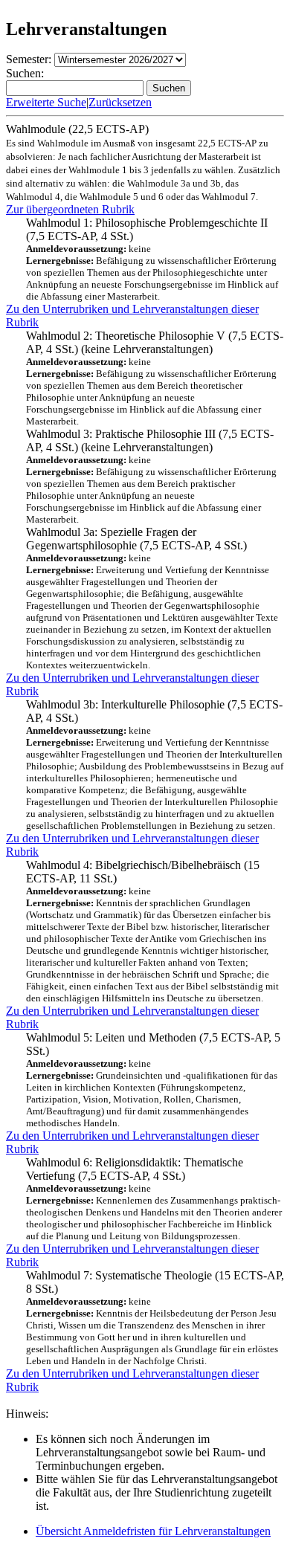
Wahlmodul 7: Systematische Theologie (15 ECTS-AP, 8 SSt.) (155, 1317)
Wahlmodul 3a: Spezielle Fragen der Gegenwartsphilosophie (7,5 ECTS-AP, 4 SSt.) (152, 598)
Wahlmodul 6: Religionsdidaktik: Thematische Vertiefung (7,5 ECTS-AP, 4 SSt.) (154, 1198)
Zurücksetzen (120, 102)
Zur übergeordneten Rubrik (70, 209)
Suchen (168, 88)
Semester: (28, 59)
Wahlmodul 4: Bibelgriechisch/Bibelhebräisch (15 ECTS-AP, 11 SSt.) (152, 931)
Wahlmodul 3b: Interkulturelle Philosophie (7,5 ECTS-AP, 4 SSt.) (154, 764)
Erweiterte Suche (46, 102)
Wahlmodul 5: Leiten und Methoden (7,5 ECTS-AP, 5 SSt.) (153, 1079)
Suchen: (25, 73)
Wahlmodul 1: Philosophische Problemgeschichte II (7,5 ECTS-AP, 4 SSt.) (152, 259)
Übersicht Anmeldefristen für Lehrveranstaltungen (153, 1531)
